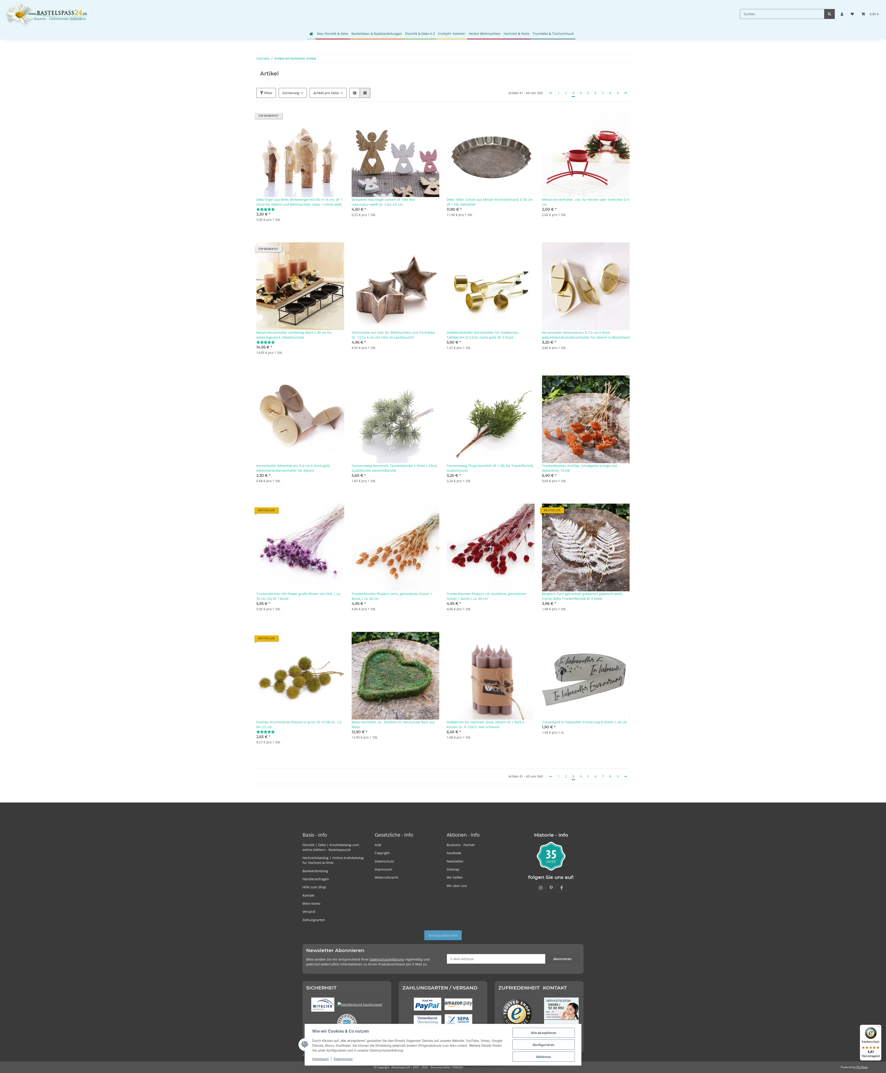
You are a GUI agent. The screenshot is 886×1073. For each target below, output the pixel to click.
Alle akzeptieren (543, 1033)
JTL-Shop (862, 1067)
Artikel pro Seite (326, 93)
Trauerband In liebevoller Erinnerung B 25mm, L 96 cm (584, 722)
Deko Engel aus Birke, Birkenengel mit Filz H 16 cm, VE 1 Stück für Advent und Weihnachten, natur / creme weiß (299, 202)
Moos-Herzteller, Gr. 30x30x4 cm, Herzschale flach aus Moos (393, 724)
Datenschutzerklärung (387, 959)
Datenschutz (384, 861)
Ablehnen (543, 1057)
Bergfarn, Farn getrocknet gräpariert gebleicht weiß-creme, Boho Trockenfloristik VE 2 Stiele (582, 596)
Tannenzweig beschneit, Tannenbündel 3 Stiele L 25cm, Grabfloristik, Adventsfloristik (394, 468)
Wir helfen (455, 877)
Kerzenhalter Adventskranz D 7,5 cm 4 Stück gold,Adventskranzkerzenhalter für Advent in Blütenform (586, 335)
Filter (267, 93)
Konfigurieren (543, 1045)
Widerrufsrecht (386, 877)
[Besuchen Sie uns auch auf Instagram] (540, 888)
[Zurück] (551, 93)
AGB (378, 845)
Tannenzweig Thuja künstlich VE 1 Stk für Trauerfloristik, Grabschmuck (490, 468)
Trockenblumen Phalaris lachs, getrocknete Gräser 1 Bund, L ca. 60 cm (392, 596)
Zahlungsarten (313, 920)
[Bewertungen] (265, 209)
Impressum (383, 869)
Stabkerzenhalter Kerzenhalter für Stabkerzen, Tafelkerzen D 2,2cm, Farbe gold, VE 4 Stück (483, 335)
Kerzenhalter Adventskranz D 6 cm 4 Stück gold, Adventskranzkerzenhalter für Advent (293, 468)
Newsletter (455, 861)
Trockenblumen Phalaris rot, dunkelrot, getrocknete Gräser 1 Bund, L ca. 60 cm (486, 596)
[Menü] (878, 1027)
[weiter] (625, 93)
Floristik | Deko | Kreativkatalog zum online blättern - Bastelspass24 (330, 847)
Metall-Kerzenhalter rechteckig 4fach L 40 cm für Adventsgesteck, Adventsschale (294, 335)
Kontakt (308, 895)
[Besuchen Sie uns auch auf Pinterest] (551, 888)
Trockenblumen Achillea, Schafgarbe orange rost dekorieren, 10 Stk (579, 468)
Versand (308, 911)
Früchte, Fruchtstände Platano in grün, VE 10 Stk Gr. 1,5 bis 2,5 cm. (298, 724)
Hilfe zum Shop (314, 887)
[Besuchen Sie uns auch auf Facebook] (561, 888)
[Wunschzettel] (852, 14)
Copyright (382, 853)
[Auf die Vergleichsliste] (324, 117)
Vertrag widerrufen (443, 935)
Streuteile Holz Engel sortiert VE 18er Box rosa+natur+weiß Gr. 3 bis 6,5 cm (383, 202)
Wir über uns (457, 886)
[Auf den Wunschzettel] (336, 117)
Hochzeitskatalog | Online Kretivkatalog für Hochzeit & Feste (333, 860)
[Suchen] (829, 14)
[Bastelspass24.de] (48, 14)
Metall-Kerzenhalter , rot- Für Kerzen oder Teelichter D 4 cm (585, 202)
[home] (311, 33)
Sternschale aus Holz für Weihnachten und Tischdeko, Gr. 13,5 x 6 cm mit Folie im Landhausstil (393, 335)
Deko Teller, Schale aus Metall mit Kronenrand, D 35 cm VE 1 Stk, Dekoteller (490, 202)
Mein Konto (311, 903)
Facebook (454, 853)
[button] (842, 14)
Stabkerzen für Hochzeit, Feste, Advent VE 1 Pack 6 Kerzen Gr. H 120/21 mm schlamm (485, 724)
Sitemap (453, 869)
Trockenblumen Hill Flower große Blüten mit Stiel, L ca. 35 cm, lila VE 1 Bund (298, 596)
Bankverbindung (315, 871)
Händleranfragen (315, 879)
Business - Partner (461, 845)
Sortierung (290, 93)
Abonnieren (562, 959)
